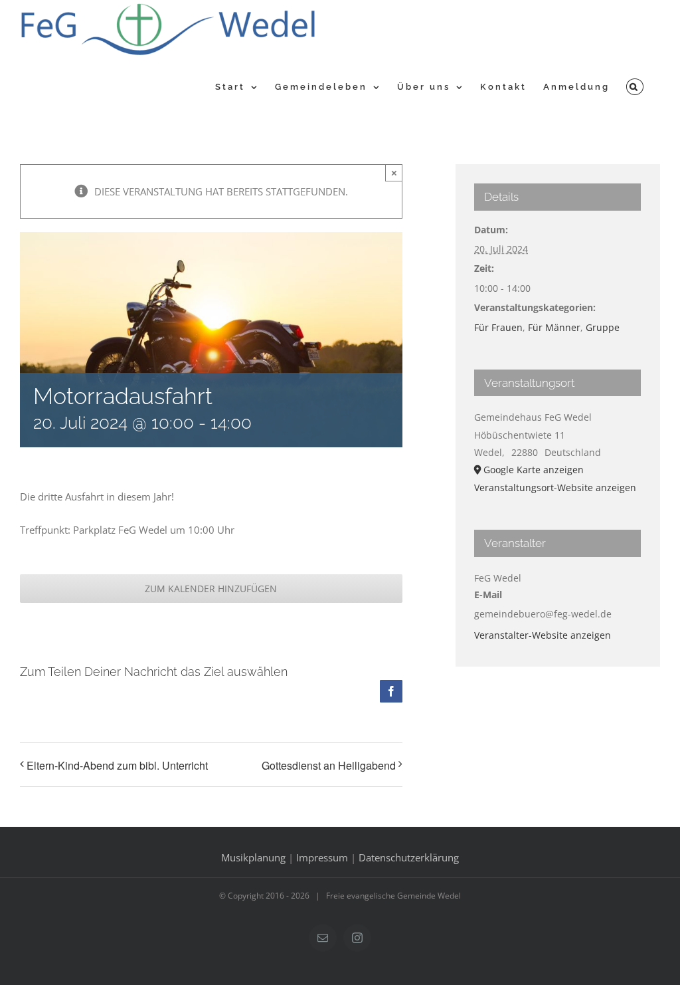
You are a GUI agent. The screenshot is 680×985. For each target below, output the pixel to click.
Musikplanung (253, 857)
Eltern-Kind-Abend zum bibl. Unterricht (117, 765)
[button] (634, 85)
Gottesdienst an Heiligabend (329, 765)
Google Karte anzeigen (533, 469)
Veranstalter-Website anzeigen (542, 635)
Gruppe (603, 327)
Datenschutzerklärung (409, 857)
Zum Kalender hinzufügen (211, 588)
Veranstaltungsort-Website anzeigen (555, 487)
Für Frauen (498, 327)
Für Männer (554, 327)
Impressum (322, 857)
